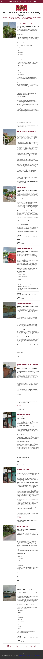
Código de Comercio (17, 653)
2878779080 (19, 355)
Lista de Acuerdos (10, 653)
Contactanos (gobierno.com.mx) (23, 655)
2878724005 (19, 240)
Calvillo (15, 17)
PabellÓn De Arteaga (20, 17)
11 (31, 646)
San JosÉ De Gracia (28, 17)
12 (34, 646)
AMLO (35, 653)
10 (28, 646)
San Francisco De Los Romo (16, 18)
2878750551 (19, 460)
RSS (29, 655)
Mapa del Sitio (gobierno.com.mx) (36, 655)
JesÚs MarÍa (11, 17)
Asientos (30, 18)
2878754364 (19, 405)
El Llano (34, 17)
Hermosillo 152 (23, 653)
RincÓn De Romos (25, 18)
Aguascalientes (5, 17)
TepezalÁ (38, 17)
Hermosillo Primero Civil (29, 653)
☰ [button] (1, 1)
